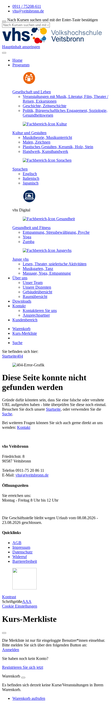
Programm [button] (20, 65)
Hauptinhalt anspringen (21, 47)
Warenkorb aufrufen (28, 698)
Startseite (9, 356)
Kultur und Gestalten (29, 133)
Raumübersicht (35, 296)
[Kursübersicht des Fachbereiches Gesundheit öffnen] (49, 219)
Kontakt (23, 427)
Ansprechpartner (36, 315)
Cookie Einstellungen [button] (19, 606)
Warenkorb (21, 328)
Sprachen (20, 169)
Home (17, 60)
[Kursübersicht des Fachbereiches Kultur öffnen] (45, 124)
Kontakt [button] (19, 306)
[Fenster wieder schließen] (4, 633)
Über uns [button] (19, 278)
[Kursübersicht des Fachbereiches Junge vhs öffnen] (47, 250)
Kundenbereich (24, 320)
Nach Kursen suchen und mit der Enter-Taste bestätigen (52, 20)
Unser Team (33, 282)
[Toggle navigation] (4, 53)
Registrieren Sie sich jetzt (22, 667)
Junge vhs (20, 259)
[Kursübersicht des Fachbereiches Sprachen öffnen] (47, 160)
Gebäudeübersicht (37, 292)
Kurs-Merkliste (24, 333)
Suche (17, 342)
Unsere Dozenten (37, 287)
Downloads (21, 301)
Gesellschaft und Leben (31, 92)
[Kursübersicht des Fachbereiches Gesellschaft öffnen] (29, 83)
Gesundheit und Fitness (31, 227)
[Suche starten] (4, 21)
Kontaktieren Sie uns (40, 310)
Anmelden (10, 649)
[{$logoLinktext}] (53, 42)
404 (20, 356)
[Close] (23, 677)
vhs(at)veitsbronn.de (32, 475)
